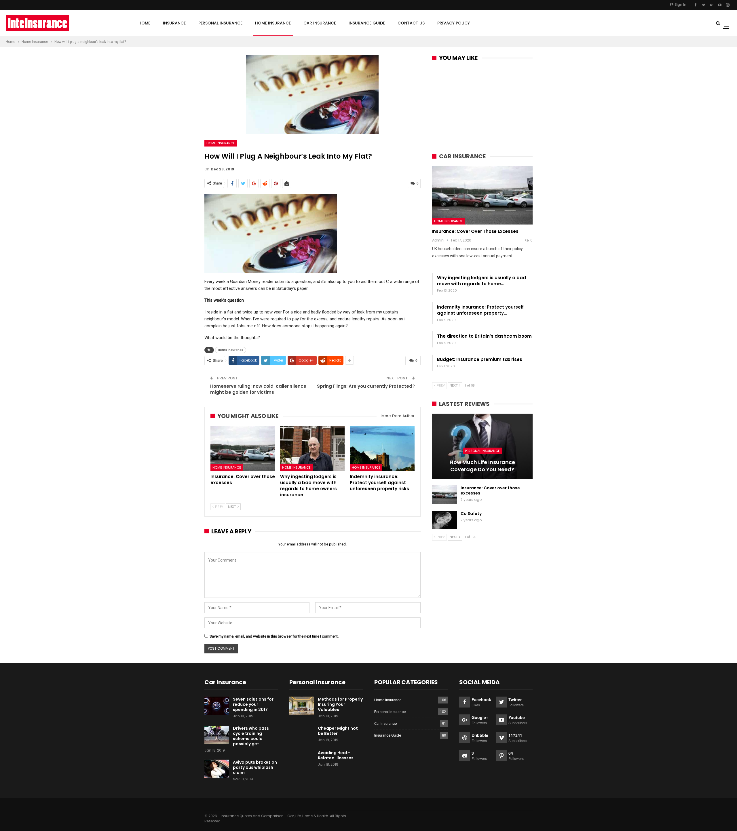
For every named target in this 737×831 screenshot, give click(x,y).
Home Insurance (273, 23)
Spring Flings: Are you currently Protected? (366, 386)
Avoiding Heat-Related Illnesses (336, 755)
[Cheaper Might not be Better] (301, 735)
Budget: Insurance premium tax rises (479, 359)
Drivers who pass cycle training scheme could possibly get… (251, 736)
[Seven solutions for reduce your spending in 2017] (216, 706)
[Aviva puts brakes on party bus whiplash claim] (216, 769)
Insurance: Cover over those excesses (475, 231)
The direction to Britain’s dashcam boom (484, 336)
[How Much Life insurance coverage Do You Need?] (482, 446)
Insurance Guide (367, 23)
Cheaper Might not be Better (338, 730)
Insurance (174, 23)
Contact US (411, 23)
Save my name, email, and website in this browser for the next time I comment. (274, 636)
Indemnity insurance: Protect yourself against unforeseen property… (480, 310)
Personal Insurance (220, 23)
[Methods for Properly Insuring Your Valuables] (301, 706)
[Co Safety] (444, 520)
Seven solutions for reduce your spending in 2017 (253, 704)
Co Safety (471, 513)
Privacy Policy (453, 23)
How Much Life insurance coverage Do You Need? (482, 466)
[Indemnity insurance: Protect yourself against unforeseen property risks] (382, 448)
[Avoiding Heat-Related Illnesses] (301, 759)
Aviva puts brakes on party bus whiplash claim (255, 767)
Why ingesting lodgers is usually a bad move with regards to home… (481, 281)
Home (144, 23)
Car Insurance (319, 23)
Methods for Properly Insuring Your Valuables (340, 704)
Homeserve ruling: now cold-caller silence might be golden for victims (258, 389)
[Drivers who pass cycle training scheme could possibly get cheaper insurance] (216, 735)
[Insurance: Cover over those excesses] (242, 448)
